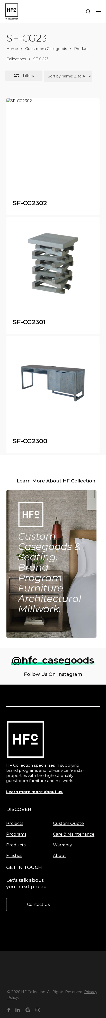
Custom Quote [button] (68, 823)
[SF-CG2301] (53, 263)
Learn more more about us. (34, 791)
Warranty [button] (62, 845)
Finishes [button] (14, 855)
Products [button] (15, 845)
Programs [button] (16, 834)
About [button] (59, 855)
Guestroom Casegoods (46, 48)
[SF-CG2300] (53, 382)
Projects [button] (14, 823)
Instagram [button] (69, 674)
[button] (98, 11)
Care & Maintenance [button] (73, 834)
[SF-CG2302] (53, 144)
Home (12, 48)
